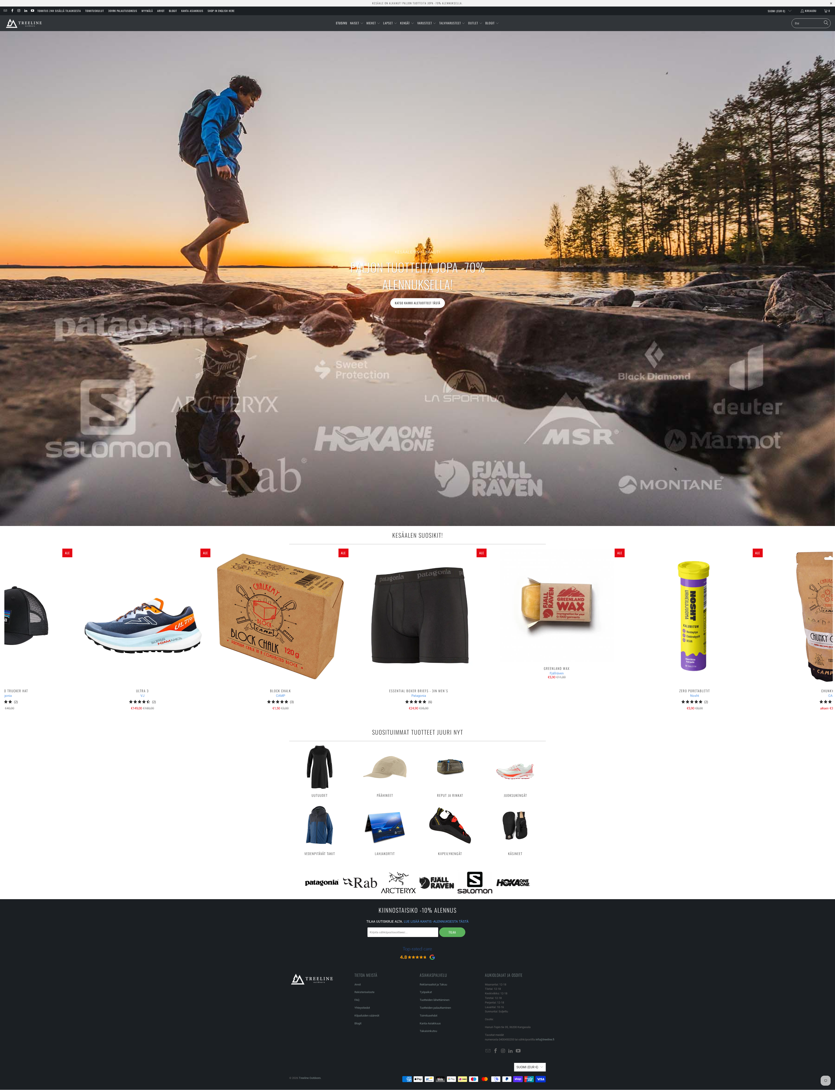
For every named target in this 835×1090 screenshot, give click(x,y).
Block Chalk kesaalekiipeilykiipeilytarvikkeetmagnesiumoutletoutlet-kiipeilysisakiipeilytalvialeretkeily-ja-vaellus (280, 616)
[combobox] (811, 23)
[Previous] (25, 631)
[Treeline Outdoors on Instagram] (19, 11)
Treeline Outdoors (310, 1078)
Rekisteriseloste (364, 992)
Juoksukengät (515, 771)
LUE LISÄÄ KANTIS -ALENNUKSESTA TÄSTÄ (436, 922)
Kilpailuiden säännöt (366, 1015)
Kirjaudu (811, 11)
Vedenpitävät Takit (319, 829)
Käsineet (515, 829)
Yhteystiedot (362, 1007)
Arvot (161, 11)
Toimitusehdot (428, 1015)
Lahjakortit (384, 829)
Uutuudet (319, 771)
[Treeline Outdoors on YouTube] (32, 11)
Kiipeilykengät (450, 829)
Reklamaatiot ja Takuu (433, 984)
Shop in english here (221, 11)
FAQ (356, 1000)
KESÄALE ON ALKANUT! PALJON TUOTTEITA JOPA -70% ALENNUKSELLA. (417, 3)
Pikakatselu (419, 626)
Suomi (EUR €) (777, 11)
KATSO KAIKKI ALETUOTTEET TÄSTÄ (417, 303)
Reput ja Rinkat (450, 771)
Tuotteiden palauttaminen (435, 1007)
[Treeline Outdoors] (23, 23)
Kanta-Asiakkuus (192, 11)
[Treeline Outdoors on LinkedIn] (25, 11)
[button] (357, 23)
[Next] (812, 631)
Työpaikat (426, 992)
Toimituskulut (94, 11)
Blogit (173, 11)
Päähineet (384, 771)
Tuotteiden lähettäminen (434, 1000)
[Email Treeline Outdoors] (5, 11)
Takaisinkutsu (428, 1031)
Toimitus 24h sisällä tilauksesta (59, 11)
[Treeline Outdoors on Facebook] (12, 11)
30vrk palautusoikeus (122, 11)
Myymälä (147, 11)
